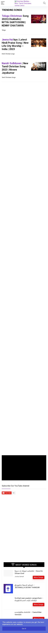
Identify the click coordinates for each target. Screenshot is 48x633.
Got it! (24, 628)
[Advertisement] (24, 532)
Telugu (4, 30)
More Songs (38, 577)
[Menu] (3, 3)
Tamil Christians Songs (9, 77)
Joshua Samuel (19, 576)
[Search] (44, 3)
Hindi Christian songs (8, 54)
